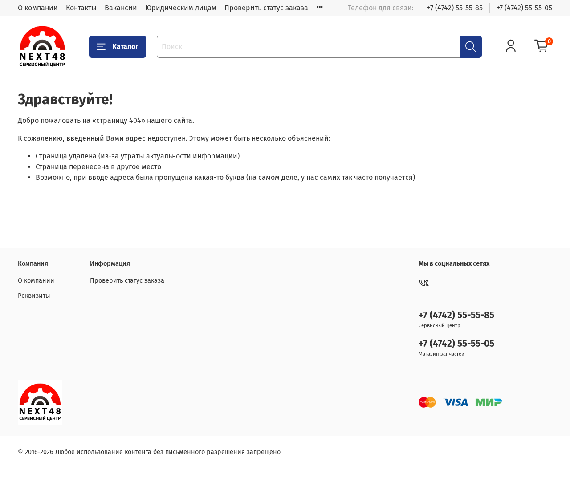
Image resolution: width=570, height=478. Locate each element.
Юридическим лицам (180, 8)
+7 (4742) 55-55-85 (455, 8)
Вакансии (121, 8)
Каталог (125, 46)
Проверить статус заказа (266, 8)
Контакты (81, 8)
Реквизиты (34, 296)
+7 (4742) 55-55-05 (524, 8)
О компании (38, 8)
